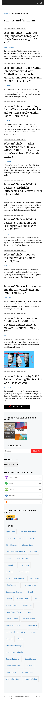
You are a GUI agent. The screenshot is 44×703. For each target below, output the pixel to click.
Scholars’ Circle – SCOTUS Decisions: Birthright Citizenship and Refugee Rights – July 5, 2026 (23, 189)
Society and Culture (13, 665)
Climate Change (28, 545)
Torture (30, 665)
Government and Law (14, 592)
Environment (24, 572)
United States (11, 672)
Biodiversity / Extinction (15, 538)
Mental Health (11, 605)
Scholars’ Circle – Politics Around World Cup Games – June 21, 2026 (21, 258)
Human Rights (22, 598)
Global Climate (11, 585)
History (9, 598)
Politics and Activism (14, 625)
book (32, 538)
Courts (8, 558)
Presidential (32, 625)
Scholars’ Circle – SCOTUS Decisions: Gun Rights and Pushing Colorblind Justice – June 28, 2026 (21, 224)
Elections (9, 572)
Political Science (29, 618)
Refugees (9, 639)
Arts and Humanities (28, 531)
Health (30, 592)
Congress (33, 551)
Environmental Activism (15, 578)
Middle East (27, 605)
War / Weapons (27, 672)
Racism (33, 632)
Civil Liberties (11, 545)
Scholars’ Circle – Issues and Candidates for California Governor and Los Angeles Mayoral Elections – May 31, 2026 (21, 325)
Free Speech (34, 578)
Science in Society (13, 659)
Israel (36, 598)
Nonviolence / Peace (13, 612)
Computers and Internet (15, 551)
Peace (29, 612)
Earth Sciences (22, 558)
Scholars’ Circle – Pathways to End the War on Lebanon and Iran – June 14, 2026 (22, 290)
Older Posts (18, 406)
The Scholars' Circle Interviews (15, 28)
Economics (10, 565)
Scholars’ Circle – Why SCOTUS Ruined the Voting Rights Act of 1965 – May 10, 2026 (23, 379)
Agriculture (10, 531)
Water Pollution (31, 679)
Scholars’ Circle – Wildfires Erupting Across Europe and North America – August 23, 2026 (21, 37)
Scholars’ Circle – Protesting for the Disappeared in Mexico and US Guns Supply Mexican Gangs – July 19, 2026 (22, 111)
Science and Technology (15, 652)
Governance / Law (29, 585)
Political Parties (12, 618)
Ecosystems (24, 565)
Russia (20, 639)
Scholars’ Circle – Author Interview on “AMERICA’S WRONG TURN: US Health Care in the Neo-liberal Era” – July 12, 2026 (22, 150)
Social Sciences (31, 659)
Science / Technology (14, 645)
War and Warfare (12, 679)
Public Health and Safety (15, 632)
